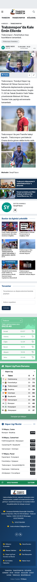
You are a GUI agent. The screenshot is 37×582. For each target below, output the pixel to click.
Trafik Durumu (26, 550)
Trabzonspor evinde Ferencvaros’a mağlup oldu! (26, 234)
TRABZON (6, 18)
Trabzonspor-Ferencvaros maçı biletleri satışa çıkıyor (27, 272)
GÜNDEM (5, 573)
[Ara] (34, 12)
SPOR (11, 573)
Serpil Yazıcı (18, 206)
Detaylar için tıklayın (18, 417)
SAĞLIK (9, 575)
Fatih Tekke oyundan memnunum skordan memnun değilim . (9, 234)
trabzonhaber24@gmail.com (20, 526)
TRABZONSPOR (18, 18)
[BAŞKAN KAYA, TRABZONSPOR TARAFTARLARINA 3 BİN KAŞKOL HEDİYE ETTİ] (10, 244)
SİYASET (17, 573)
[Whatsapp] (16, 534)
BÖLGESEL (31, 18)
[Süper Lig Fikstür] (34, 424)
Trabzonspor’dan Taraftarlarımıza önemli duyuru (25, 251)
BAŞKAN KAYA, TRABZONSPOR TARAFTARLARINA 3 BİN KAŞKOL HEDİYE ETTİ (9, 253)
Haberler (4, 23)
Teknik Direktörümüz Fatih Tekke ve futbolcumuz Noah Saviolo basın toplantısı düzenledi (9, 274)
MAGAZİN (24, 573)
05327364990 (20, 522)
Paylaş (6, 75)
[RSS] (20, 534)
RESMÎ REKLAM (26, 575)
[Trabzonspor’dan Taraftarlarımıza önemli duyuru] (27, 244)
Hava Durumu (26, 544)
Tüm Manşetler (27, 554)
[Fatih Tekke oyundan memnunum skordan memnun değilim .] (10, 226)
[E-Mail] (15, 210)
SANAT (31, 573)
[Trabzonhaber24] (17, 11)
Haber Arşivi (26, 561)
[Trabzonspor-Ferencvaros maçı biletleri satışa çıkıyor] (27, 265)
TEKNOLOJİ (16, 575)
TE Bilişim (24, 579)
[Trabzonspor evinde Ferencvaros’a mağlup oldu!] (27, 226)
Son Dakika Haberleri (8, 562)
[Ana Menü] (2, 12)
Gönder (6, 308)
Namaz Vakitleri (11, 550)
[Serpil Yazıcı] (7, 207)
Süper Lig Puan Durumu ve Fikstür (9, 555)
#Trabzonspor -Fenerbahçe (10, 41)
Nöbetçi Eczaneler (7, 545)
